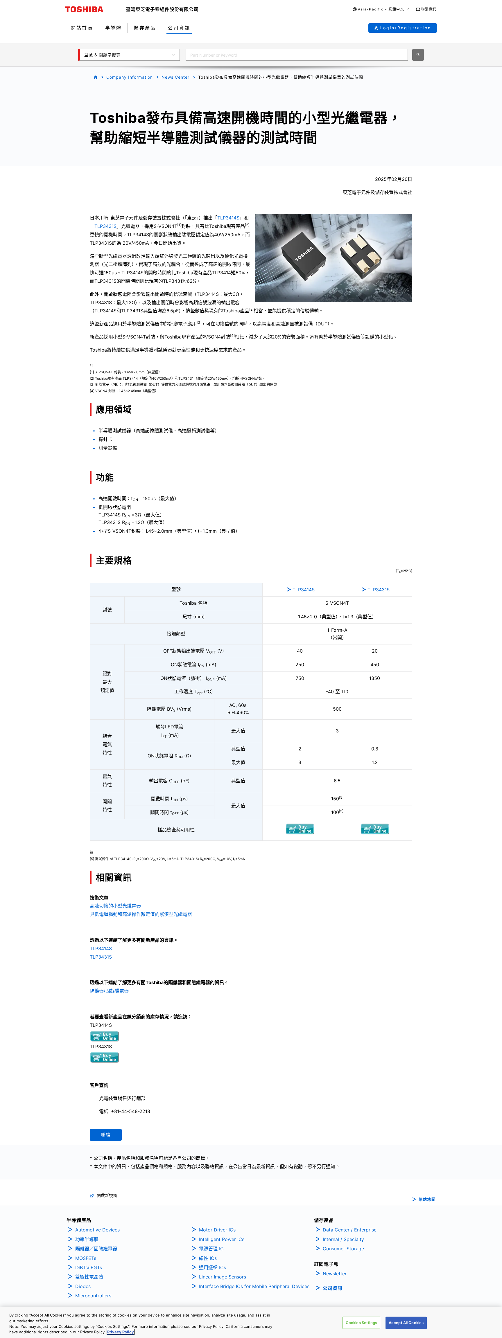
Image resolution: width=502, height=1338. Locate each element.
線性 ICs (208, 1258)
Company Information (129, 77)
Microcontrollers (93, 1296)
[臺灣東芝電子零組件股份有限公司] (162, 9)
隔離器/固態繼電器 (109, 991)
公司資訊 (333, 1288)
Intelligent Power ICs (221, 1239)
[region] (251, 1322)
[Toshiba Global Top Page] (95, 9)
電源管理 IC (211, 1248)
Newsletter (335, 1273)
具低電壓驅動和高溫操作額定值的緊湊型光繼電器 (141, 914)
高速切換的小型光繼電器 (115, 906)
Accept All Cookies (406, 1322)
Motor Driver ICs (217, 1230)
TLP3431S (105, 226)
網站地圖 (427, 1199)
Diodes (83, 1286)
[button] (381, 9)
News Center (175, 77)
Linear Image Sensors (222, 1277)
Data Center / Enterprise (349, 1230)
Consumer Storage (343, 1248)
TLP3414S (228, 218)
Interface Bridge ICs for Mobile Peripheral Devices (254, 1286)
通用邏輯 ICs (212, 1267)
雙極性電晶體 (89, 1277)
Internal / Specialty (343, 1239)
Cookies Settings (361, 1322)
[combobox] (297, 55)
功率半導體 (86, 1239)
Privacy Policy (120, 1332)
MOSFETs (85, 1258)
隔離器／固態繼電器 (96, 1248)
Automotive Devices (97, 1230)
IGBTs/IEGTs (88, 1267)
